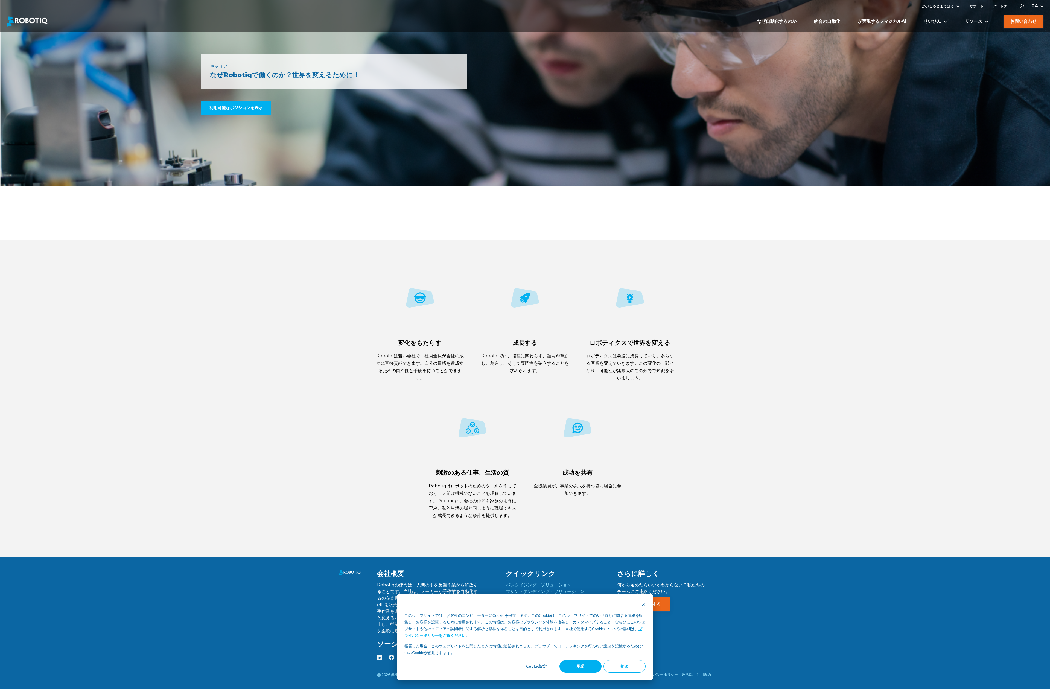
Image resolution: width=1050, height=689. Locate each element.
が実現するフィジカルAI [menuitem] (882, 21)
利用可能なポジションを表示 (236, 107)
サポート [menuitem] (977, 6)
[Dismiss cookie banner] (644, 605)
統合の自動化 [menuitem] (827, 21)
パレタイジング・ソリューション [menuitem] (538, 585)
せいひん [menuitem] (932, 21)
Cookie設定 (536, 666)
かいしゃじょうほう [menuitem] (938, 6)
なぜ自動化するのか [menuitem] (777, 21)
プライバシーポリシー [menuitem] (660, 674)
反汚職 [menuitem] (687, 674)
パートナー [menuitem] (1002, 6)
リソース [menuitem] (973, 21)
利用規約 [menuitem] (704, 674)
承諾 (580, 666)
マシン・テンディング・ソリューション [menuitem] (545, 591)
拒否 (624, 666)
